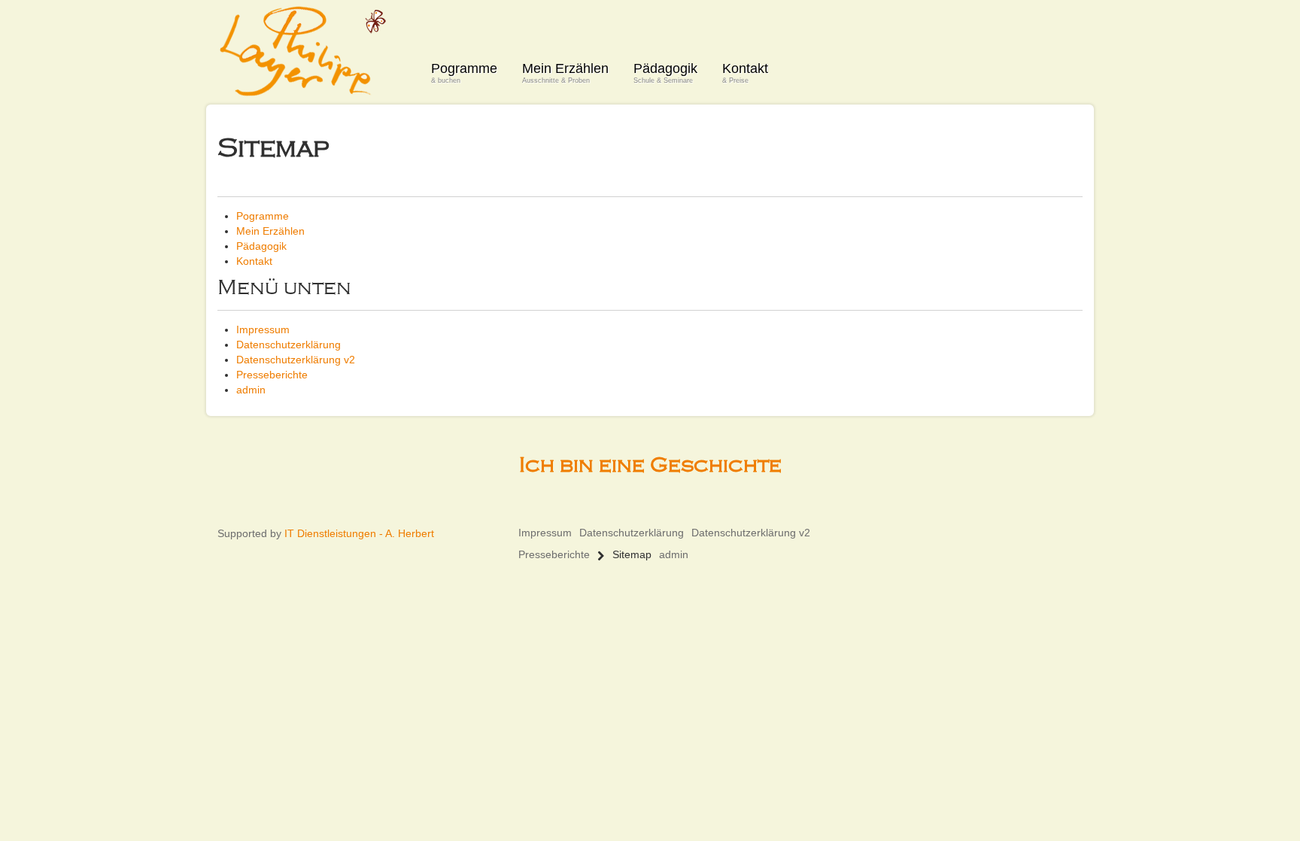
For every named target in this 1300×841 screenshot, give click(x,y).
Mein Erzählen (565, 72)
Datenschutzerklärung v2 (295, 360)
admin (251, 390)
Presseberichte (272, 375)
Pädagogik (665, 72)
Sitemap (632, 554)
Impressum (263, 329)
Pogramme (464, 72)
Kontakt (745, 72)
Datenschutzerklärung (288, 345)
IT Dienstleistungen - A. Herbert (359, 533)
